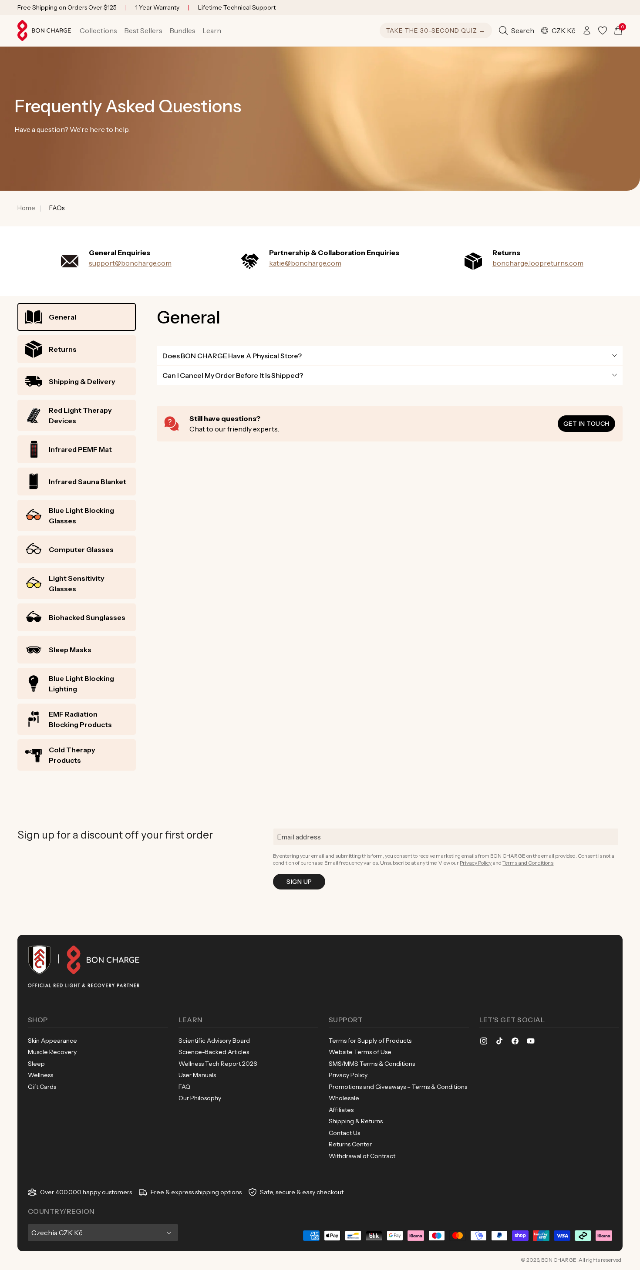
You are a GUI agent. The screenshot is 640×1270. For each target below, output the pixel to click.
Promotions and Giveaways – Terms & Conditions (398, 1087)
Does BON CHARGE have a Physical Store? (232, 355)
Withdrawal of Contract (362, 1156)
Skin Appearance (52, 1040)
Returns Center (350, 1144)
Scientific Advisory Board (214, 1040)
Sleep (36, 1064)
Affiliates (341, 1110)
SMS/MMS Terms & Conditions (372, 1064)
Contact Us (344, 1133)
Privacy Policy (476, 862)
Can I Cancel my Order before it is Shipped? (232, 375)
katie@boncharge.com (305, 263)
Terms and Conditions (527, 862)
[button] (98, 30)
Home (26, 208)
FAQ (184, 1087)
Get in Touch (586, 424)
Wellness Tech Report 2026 (218, 1064)
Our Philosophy (200, 1098)
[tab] (76, 317)
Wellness (40, 1075)
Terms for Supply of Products (370, 1040)
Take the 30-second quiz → (435, 30)
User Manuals (197, 1075)
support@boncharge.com (130, 263)
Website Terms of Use (360, 1052)
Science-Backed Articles (214, 1052)
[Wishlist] (602, 30)
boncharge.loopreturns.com (537, 263)
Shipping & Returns (356, 1121)
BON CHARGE (558, 1260)
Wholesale (344, 1098)
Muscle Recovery (52, 1052)
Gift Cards (42, 1087)
